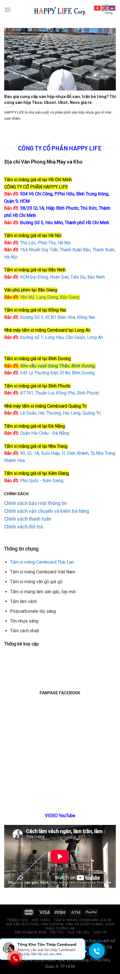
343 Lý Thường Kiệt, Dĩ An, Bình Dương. (49, 372)
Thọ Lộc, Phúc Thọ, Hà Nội (37, 242)
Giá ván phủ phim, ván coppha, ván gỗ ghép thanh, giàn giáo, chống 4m (60, 926)
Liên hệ (100, 932)
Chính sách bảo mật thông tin (35, 503)
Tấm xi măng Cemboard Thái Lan (42, 562)
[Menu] (7, 9)
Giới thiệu (41, 920)
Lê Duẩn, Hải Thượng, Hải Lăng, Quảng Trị (52, 413)
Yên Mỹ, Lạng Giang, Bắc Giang (50, 297)
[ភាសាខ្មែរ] (112, 7)
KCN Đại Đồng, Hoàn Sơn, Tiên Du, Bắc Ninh (62, 277)
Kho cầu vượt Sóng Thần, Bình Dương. (58, 365)
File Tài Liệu (79, 932)
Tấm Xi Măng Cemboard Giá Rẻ (83, 920)
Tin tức (57, 932)
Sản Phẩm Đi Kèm (30, 932)
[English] (105, 7)
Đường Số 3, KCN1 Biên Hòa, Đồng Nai (49, 317)
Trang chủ (17, 920)
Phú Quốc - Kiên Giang (41, 480)
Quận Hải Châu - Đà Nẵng (44, 433)
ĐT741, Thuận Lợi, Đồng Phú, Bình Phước (51, 393)
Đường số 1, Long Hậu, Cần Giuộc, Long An (53, 337)
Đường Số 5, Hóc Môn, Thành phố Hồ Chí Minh (56, 222)
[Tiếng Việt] (97, 7)
